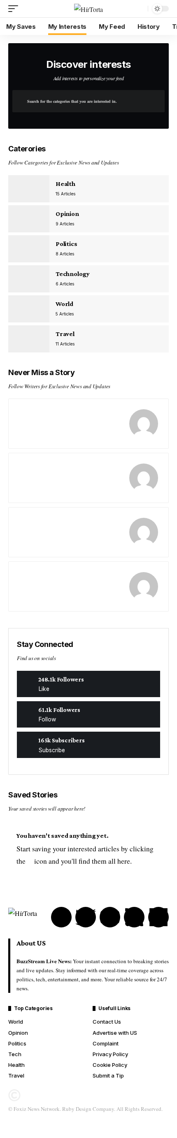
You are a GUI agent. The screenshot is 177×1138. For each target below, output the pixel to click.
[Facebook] (88, 684)
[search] (139, 9)
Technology (73, 273)
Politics (66, 243)
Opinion (67, 213)
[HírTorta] (88, 8)
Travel (65, 333)
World (64, 303)
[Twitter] (88, 714)
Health (65, 183)
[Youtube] (88, 745)
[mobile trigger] (15, 8)
